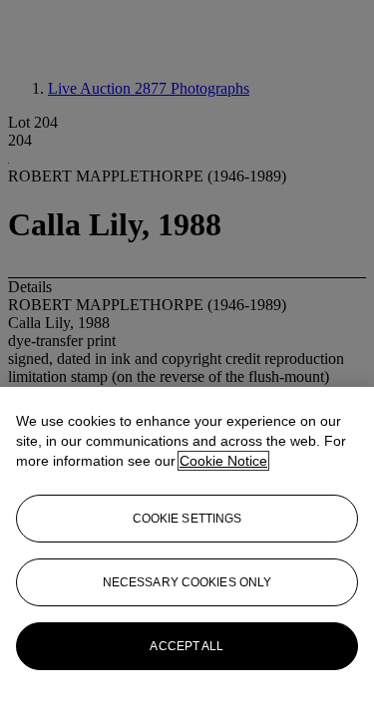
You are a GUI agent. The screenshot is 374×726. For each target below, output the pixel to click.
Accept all (186, 646)
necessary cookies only (187, 582)
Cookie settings (187, 519)
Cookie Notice (223, 461)
